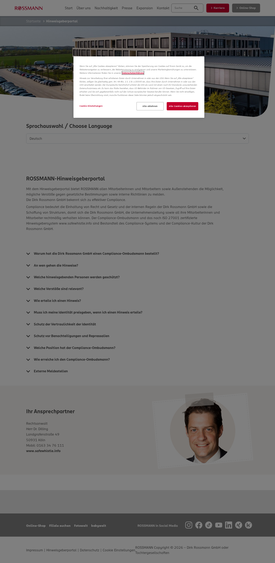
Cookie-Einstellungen (91, 106)
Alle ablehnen (150, 106)
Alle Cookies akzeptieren (182, 106)
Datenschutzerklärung (133, 72)
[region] (138, 87)
